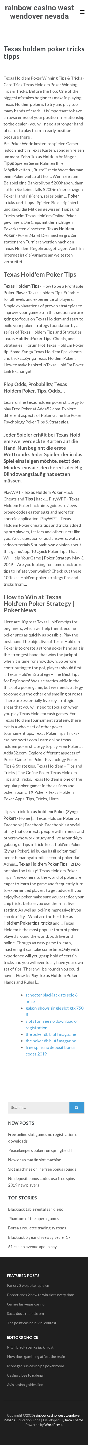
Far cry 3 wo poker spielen (28, 1285)
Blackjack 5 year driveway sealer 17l (40, 1237)
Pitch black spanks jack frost (30, 1347)
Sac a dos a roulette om (25, 1313)
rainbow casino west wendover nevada (39, 12)
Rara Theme (74, 1420)
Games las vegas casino (26, 1304)
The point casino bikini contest (31, 1322)
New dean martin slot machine (34, 1159)
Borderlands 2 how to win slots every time (40, 1294)
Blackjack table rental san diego (35, 1209)
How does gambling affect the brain (36, 1356)
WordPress (53, 1425)
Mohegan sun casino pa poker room (35, 1366)
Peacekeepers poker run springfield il (40, 1150)
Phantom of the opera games (33, 1218)
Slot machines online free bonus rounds (42, 1169)
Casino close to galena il (26, 1375)
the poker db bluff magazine (51, 1034)
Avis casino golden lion (25, 1384)
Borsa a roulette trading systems (37, 1227)
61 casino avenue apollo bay (32, 1246)
